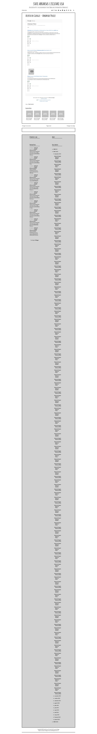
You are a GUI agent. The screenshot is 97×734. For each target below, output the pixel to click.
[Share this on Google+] (31, 104)
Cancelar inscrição (44, 98)
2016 (54, 721)
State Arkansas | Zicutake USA (48, 4)
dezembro (57, 153)
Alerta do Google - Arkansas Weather (61, 119)
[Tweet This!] (29, 104)
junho (56, 707)
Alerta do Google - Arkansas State (37, 119)
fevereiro (56, 717)
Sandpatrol (43, 730)
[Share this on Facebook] (28, 104)
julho (56, 705)
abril (55, 712)
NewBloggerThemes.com (55, 730)
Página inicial (24, 10)
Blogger (37, 240)
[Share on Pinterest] (33, 104)
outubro (56, 698)
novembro (57, 696)
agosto (56, 703)
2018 (54, 149)
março (56, 714)
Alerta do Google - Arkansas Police (41, 15)
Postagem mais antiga (71, 125)
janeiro (56, 719)
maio (56, 710)
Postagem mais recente (26, 125)
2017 (54, 151)
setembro (57, 700)
